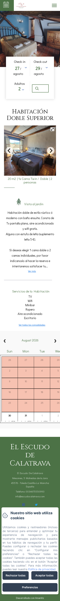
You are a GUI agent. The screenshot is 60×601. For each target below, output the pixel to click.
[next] (55, 341)
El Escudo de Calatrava (30, 455)
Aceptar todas (44, 575)
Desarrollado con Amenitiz (30, 597)
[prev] (5, 341)
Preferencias (30, 587)
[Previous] (9, 150)
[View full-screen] (52, 129)
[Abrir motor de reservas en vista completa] (30, 78)
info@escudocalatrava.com (30, 496)
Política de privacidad (42, 569)
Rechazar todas (16, 575)
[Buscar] (40, 88)
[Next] (50, 150)
